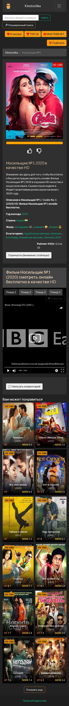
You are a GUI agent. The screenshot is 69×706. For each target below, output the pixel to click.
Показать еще (34, 689)
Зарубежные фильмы (37, 233)
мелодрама (21, 226)
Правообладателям (34, 700)
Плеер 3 (41, 292)
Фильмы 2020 (53, 237)
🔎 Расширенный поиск (19, 25)
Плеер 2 (26, 292)
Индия (20, 220)
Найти (44, 17)
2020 (25, 213)
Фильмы (56, 233)
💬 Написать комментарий (24, 386)
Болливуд (12, 237)
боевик (53, 226)
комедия (39, 226)
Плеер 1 (11, 292)
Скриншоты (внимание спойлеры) (28, 255)
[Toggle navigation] (59, 6)
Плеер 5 (55, 292)
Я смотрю (56, 298)
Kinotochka (33, 6)
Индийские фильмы (31, 237)
